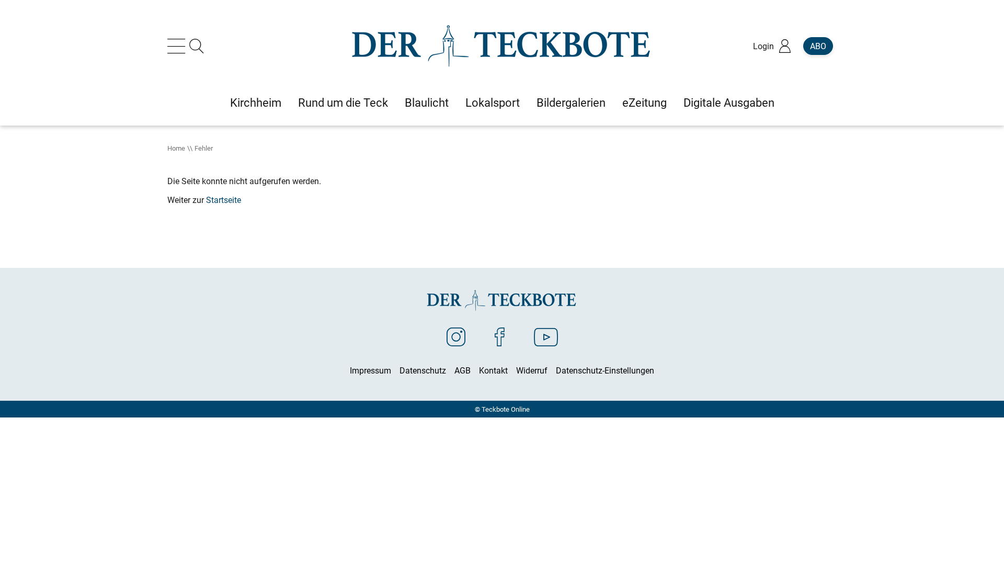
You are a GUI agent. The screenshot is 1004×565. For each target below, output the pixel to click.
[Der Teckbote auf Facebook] (500, 336)
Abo (818, 46)
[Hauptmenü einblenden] (178, 46)
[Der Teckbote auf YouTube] (546, 336)
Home (176, 148)
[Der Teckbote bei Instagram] (456, 336)
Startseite (223, 200)
